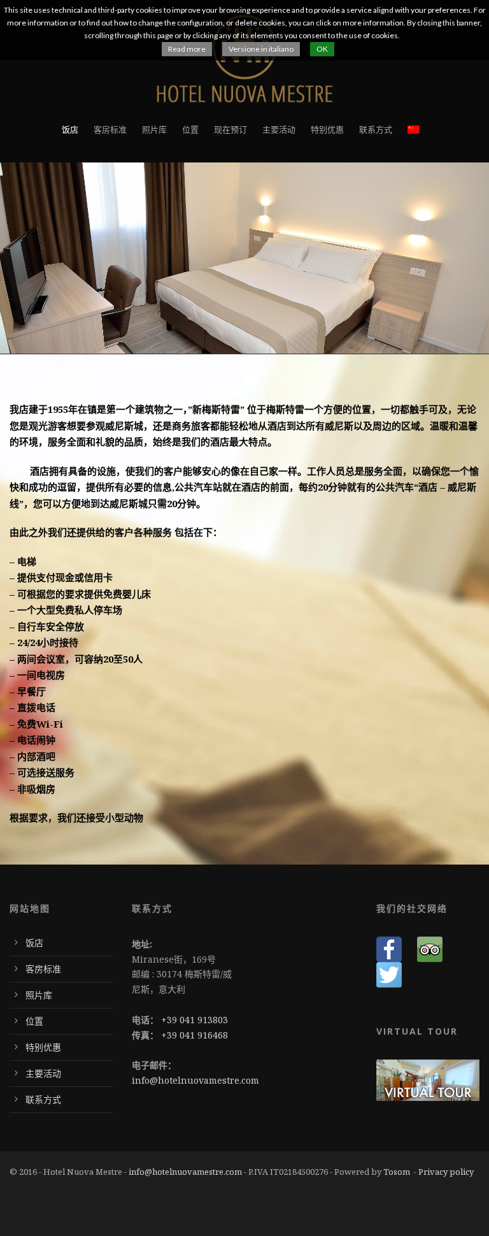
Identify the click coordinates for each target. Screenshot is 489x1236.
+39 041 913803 (194, 1020)
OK (322, 49)
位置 (190, 129)
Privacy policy (446, 1171)
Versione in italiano (261, 49)
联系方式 (375, 129)
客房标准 (110, 129)
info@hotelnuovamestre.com (195, 1080)
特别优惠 (327, 129)
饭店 (70, 129)
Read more (187, 49)
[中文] (413, 142)
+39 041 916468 (194, 1035)
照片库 (154, 129)
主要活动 (278, 129)
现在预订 (230, 129)
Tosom (396, 1171)
